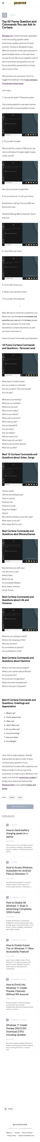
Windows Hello (8, 785)
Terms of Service (27, 1133)
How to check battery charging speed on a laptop (17, 833)
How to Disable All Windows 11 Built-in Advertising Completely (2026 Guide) (19, 907)
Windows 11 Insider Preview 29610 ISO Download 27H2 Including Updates (16, 1030)
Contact (17, 1133)
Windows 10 (7, 36)
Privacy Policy (11, 1135)
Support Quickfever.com (26, 1135)
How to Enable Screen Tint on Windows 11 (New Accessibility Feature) (20, 948)
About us (9, 1133)
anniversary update (27, 777)
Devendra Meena (27, 1128)
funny (20, 797)
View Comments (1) (19, 806)
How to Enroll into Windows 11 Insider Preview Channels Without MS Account (17, 989)
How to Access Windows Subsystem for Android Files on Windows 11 (19, 871)
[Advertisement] (20, 1081)
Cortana (12, 797)
